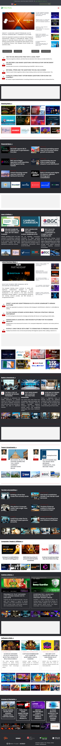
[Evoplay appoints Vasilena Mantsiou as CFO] (5, 567)
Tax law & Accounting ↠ (9, 490)
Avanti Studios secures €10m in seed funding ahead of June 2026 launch (49, 162)
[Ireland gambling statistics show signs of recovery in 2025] (8, 364)
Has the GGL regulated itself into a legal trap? (23, 57)
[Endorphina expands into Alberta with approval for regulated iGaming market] (35, 130)
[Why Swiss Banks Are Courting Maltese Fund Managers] (30, 384)
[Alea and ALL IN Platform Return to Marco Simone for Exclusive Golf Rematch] (23, 120)
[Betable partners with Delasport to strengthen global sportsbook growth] (55, 130)
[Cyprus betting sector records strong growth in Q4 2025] (5, 185)
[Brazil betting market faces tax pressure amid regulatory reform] (5, 474)
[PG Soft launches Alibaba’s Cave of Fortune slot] (45, 687)
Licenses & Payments (46, 51)
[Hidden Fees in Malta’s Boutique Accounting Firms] (5, 531)
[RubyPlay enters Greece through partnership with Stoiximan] (38, 110)
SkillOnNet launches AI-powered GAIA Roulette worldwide (30, 558)
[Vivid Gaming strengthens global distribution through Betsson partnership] (38, 120)
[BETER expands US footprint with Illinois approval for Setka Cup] (15, 726)
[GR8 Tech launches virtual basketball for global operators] (35, 567)
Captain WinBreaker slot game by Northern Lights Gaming (30, 656)
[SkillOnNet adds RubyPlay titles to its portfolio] (38, 364)
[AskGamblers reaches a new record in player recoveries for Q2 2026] (15, 130)
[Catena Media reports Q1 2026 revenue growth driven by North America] (35, 185)
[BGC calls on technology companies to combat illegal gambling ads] (50, 221)
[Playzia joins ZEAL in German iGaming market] (23, 354)
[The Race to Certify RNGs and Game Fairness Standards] (55, 687)
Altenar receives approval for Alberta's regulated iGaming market (53, 715)
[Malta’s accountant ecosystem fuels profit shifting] (25, 531)
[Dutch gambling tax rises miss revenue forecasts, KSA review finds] (50, 454)
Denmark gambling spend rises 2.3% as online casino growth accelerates (49, 150)
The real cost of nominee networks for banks (12, 394)
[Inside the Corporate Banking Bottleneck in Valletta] (55, 415)
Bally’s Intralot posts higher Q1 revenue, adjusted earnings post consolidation (49, 175)
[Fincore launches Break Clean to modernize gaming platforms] (45, 567)
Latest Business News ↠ (10, 262)
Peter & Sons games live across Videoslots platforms (42, 264)
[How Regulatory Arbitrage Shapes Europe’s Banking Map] (45, 415)
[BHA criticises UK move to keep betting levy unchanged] (25, 474)
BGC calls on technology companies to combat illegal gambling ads (48, 232)
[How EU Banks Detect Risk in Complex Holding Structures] (35, 415)
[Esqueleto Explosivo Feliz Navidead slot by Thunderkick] (5, 687)
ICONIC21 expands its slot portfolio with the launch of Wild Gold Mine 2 (10, 656)
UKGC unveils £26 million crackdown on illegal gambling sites (29, 231)
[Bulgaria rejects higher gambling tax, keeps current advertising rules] (18, 454)
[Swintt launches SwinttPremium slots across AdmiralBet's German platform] (18, 21)
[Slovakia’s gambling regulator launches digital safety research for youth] (5, 130)
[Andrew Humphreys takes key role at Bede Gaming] (50, 549)
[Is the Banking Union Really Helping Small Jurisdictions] (15, 415)
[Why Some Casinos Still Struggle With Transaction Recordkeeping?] (15, 614)
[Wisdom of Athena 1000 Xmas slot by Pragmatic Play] (23, 677)
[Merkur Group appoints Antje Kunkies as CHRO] (55, 567)
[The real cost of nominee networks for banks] (10, 384)
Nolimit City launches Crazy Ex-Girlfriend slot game (50, 656)
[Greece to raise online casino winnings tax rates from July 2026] (35, 474)
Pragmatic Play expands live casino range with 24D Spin (15, 595)
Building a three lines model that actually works (19, 495)
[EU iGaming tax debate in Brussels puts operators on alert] (55, 474)
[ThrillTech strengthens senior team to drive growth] (15, 567)
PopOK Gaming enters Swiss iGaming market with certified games (8, 713)
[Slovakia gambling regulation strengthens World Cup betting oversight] (15, 252)
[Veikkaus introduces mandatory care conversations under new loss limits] (25, 252)
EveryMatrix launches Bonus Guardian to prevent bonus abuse (44, 595)
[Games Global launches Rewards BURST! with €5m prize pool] (45, 130)
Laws (47, 492)
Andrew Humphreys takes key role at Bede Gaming (50, 558)
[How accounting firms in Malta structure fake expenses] (15, 531)
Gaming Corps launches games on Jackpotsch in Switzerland (42, 293)
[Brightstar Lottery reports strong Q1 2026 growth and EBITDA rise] (45, 185)
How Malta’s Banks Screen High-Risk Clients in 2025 (52, 394)
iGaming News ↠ (6, 104)
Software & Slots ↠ (7, 638)
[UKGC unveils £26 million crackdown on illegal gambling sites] (30, 221)
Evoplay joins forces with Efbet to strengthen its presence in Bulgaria (43, 28)
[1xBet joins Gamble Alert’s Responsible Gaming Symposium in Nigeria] (55, 252)
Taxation (3, 459)
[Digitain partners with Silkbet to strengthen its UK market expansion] (53, 120)
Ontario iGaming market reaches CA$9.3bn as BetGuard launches (18, 174)
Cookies (37, 744)
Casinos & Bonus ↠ (7, 575)
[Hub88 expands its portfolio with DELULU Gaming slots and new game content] (8, 120)
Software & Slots (35, 51)
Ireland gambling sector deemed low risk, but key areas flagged (10, 231)
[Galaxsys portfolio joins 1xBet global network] (8, 354)
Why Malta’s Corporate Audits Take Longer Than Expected (18, 508)
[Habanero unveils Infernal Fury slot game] (15, 687)
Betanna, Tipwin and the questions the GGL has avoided (26, 70)
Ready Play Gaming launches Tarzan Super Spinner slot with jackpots (42, 36)
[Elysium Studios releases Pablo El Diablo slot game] (53, 677)
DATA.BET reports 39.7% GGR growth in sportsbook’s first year (19, 150)
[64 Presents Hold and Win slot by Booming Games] (38, 677)
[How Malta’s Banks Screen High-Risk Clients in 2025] (50, 384)
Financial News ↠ (7, 144)
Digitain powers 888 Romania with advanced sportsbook (15, 284)
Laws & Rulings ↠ (6, 214)
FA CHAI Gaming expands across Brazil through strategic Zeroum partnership (42, 14)
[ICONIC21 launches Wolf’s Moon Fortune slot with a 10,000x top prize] (23, 110)
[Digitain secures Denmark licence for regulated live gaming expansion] (25, 726)
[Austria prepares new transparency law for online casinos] (25, 614)
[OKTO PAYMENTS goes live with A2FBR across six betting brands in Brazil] (25, 130)
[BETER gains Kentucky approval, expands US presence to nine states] (5, 726)
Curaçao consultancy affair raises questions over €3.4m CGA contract (28, 76)
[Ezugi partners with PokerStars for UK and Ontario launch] (53, 354)
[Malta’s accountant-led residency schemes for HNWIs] (35, 531)
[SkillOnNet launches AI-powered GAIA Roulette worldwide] (30, 549)
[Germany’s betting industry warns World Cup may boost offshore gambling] (35, 252)
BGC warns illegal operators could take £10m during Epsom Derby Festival (19, 163)
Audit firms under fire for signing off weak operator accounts (19, 520)
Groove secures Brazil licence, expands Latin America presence (38, 714)
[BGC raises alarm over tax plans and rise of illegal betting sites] (45, 474)
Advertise (37, 742)
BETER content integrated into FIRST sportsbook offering (42, 271)
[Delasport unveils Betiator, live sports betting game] (10, 549)
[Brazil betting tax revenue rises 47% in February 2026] (15, 474)
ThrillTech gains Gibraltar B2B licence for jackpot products (23, 714)
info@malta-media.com (42, 1)
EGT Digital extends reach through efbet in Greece (42, 279)
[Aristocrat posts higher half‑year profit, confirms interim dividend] (25, 185)
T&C (45, 742)
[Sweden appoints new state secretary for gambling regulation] (25, 567)
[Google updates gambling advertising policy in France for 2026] (5, 252)
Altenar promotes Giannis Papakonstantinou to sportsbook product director (42, 43)
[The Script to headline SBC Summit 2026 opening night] (53, 110)
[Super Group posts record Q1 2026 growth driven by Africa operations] (55, 185)
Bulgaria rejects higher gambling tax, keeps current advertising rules (18, 464)
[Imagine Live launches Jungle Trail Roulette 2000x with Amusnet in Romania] (8, 110)
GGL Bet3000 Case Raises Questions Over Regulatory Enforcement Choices (29, 63)
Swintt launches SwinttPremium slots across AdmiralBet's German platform (16, 33)
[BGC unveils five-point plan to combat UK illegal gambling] (45, 252)
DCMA (52, 742)
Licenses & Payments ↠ (9, 699)
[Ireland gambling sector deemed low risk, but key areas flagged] (10, 221)
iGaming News (13, 577)
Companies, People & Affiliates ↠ (12, 541)
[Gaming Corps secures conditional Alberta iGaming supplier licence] (35, 726)
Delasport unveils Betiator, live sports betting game (10, 558)
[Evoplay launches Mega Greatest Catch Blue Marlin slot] (8, 677)
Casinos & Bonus (18, 51)
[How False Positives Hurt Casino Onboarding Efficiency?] (5, 614)
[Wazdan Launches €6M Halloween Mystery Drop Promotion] (55, 614)
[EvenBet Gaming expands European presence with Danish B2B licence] (45, 726)
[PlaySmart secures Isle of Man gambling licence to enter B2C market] (55, 726)
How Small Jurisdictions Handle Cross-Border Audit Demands (49, 496)
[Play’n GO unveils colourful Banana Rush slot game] (25, 687)
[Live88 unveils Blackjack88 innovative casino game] (35, 614)
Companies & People (7, 51)
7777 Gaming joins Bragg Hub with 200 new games (43, 286)
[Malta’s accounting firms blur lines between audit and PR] (55, 531)
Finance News (13, 146)
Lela (2, 457)
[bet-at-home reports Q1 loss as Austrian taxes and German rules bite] (15, 185)
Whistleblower (42, 744)
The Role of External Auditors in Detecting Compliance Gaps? (47, 508)
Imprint (42, 742)
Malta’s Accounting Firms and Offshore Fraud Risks (49, 519)
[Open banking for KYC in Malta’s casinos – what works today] (5, 415)
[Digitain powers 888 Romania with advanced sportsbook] (18, 272)
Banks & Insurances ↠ (8, 378)
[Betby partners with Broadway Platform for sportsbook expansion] (23, 364)
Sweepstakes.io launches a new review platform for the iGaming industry (43, 20)
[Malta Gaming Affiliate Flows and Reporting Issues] (45, 531)
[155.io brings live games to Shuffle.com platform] (53, 364)
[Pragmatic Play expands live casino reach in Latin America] (45, 614)
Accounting (13, 492)
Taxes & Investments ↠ (9, 447)
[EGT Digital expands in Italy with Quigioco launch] (38, 354)
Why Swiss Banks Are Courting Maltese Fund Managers (29, 394)
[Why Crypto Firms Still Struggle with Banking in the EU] (25, 415)
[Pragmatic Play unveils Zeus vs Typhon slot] (35, 687)
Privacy (48, 742)
